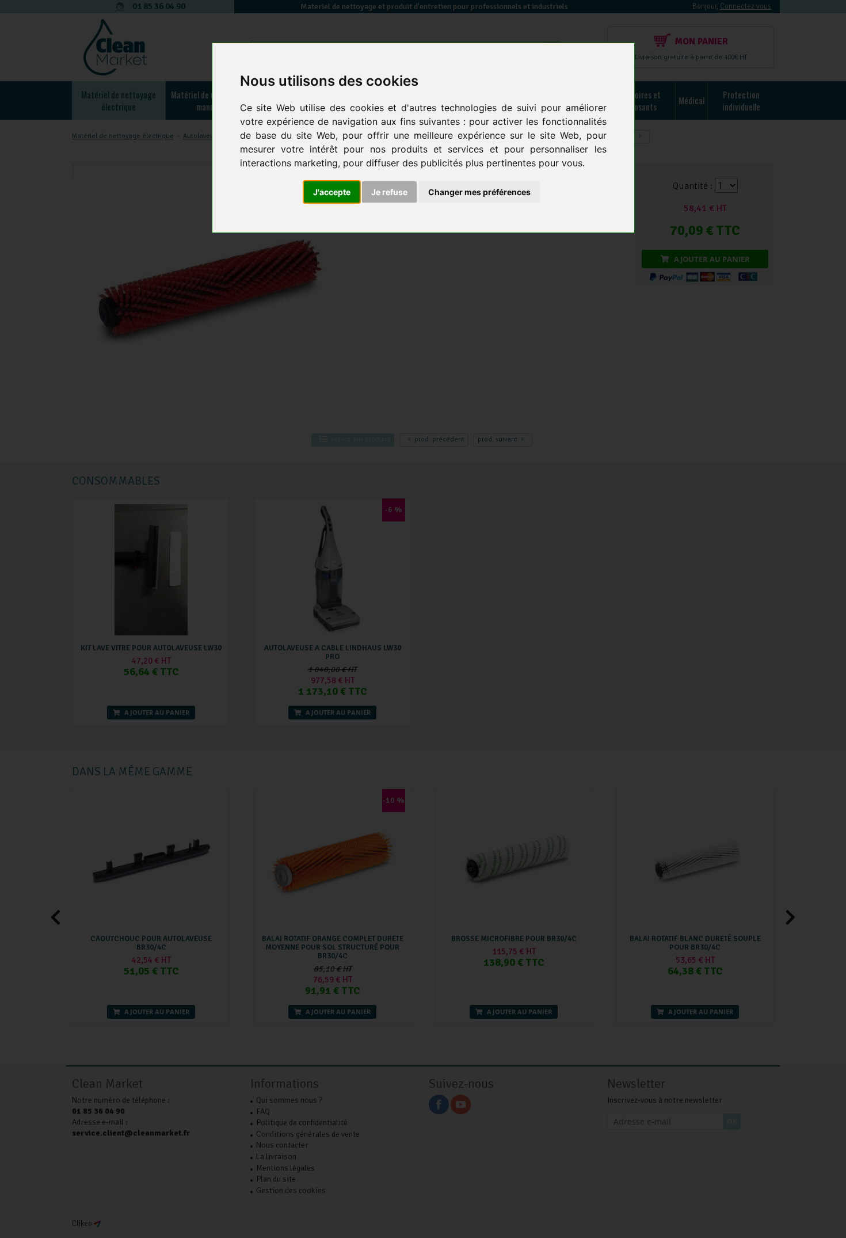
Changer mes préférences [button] (479, 192)
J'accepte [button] (331, 192)
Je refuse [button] (389, 192)
